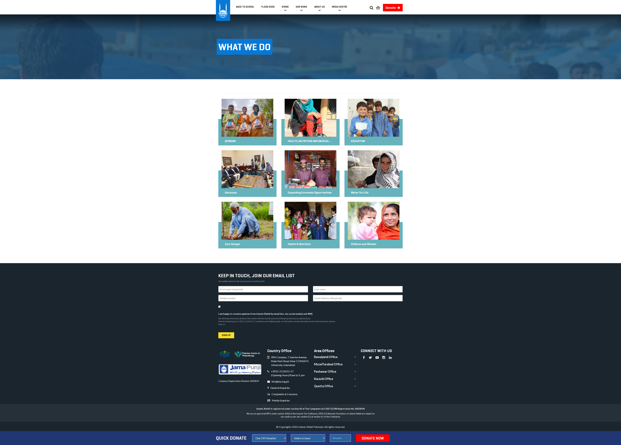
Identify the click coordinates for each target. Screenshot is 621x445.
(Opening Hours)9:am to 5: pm (288, 375)
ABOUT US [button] (319, 6)
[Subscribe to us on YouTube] (377, 357)
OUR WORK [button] (301, 6)
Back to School (245, 6)
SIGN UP (226, 335)
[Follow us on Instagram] (384, 357)
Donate (391, 8)
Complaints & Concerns (285, 394)
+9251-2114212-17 (282, 371)
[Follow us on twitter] (370, 357)
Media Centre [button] (339, 6)
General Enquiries (280, 387)
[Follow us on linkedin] (390, 357)
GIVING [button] (285, 6)
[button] (379, 7)
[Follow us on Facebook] (364, 357)
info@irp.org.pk (280, 381)
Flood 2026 (268, 6)
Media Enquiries (281, 400)
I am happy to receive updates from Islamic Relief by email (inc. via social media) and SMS (265, 313)
